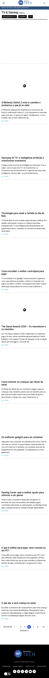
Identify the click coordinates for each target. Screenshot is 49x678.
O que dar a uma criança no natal (18, 603)
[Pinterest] (26, 671)
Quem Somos (18, 666)
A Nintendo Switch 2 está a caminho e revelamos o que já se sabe (21, 104)
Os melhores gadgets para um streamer (22, 437)
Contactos (29, 666)
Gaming (23, 16)
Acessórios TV (9, 16)
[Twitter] (18, 671)
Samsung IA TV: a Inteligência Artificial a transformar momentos (22, 159)
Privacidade (41, 666)
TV (30, 16)
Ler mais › (5, 121)
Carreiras (6, 666)
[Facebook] (14, 671)
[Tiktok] (34, 671)
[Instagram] (22, 671)
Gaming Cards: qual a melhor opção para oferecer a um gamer (22, 494)
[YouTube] (30, 671)
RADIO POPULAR (6, 7)
